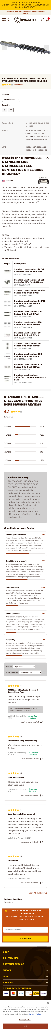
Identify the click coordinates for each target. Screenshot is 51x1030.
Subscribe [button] (25, 938)
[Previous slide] (4, 47)
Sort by (9, 666)
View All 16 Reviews (38, 893)
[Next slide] (46, 47)
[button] (4, 20)
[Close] (48, 1003)
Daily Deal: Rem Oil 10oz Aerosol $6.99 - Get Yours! (25, 12)
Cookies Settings (25, 1020)
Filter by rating (12, 672)
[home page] (25, 20)
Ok (25, 1026)
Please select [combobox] (9, 99)
